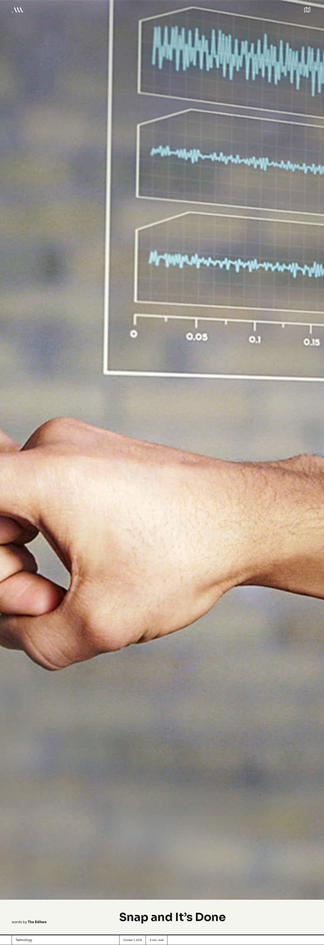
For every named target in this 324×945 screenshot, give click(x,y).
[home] (17, 9)
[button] (307, 9)
